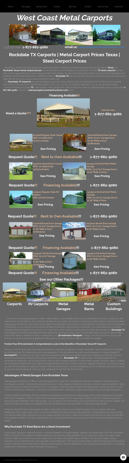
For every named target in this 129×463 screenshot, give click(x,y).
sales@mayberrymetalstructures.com (48, 90)
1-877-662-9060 (103, 216)
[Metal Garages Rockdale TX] (23, 34)
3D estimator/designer (70, 335)
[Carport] (21, 142)
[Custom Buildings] (113, 292)
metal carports (40, 87)
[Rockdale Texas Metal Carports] (51, 35)
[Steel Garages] (21, 230)
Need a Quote (18, 113)
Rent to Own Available (61, 157)
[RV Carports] (38, 292)
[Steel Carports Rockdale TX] (79, 35)
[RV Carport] (21, 199)
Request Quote (23, 157)
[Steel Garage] (74, 199)
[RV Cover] (21, 171)
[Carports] (15, 292)
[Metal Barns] (89, 292)
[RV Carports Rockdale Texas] (106, 35)
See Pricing (48, 148)
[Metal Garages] (63, 292)
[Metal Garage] (74, 142)
